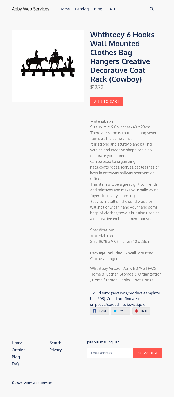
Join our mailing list (103, 342)
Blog (98, 9)
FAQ (111, 9)
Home (64, 9)
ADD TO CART (106, 101)
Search (55, 342)
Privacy (55, 349)
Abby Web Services (38, 383)
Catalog (82, 9)
